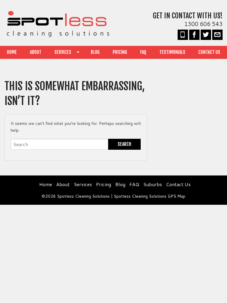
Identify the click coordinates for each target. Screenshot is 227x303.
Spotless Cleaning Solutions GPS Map (149, 196)
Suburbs (152, 184)
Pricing (120, 52)
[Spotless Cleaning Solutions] (56, 23)
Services (62, 52)
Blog (95, 52)
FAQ (143, 52)
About (35, 52)
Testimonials (172, 52)
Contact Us (209, 52)
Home (12, 52)
